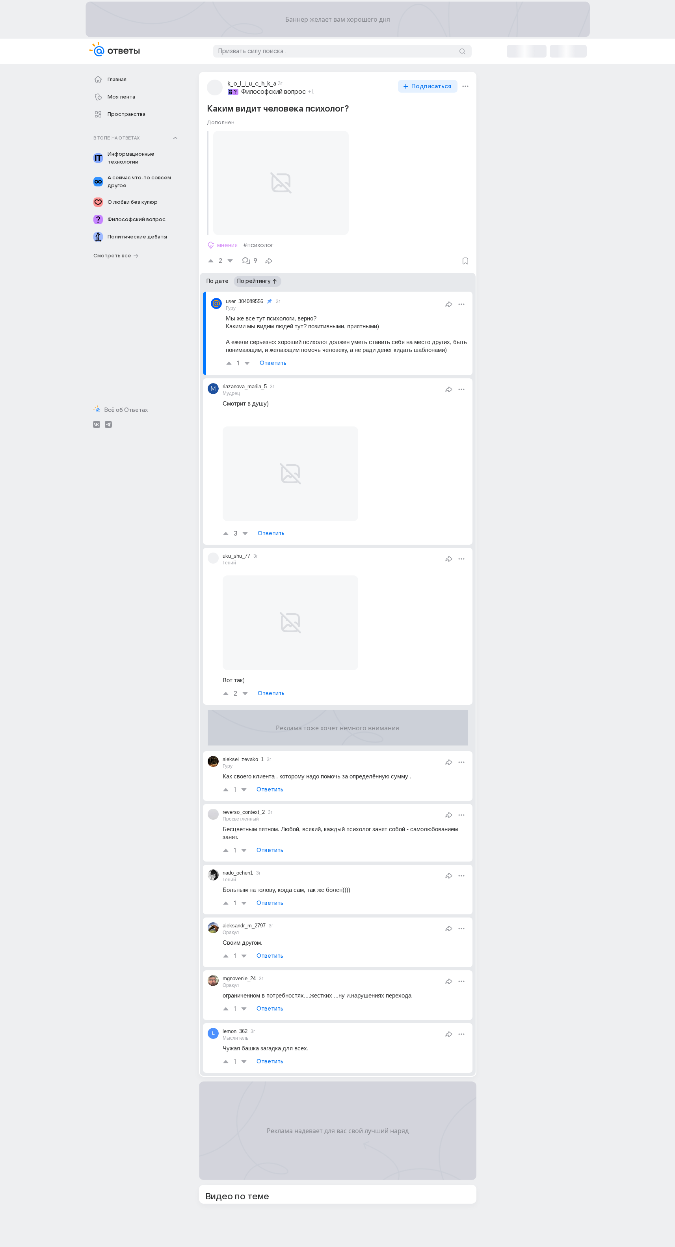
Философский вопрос (273, 91)
